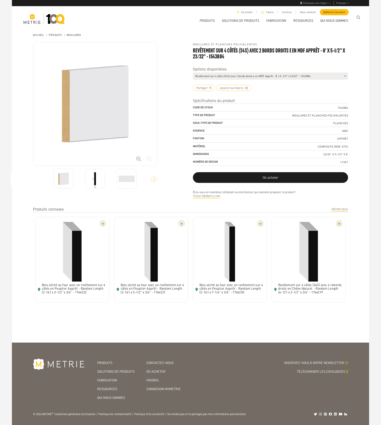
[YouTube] (340, 414)
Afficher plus (340, 209)
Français (341, 3)
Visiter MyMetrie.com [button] (206, 196)
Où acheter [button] (270, 177)
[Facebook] (330, 414)
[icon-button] (138, 159)
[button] (154, 179)
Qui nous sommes (111, 397)
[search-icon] (358, 17)
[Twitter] (315, 414)
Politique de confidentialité (114, 414)
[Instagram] (320, 414)
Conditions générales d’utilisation (74, 414)
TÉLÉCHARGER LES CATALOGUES (321, 371)
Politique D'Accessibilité (149, 414)
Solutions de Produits (116, 371)
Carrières (287, 12)
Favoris (270, 12)
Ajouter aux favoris (231, 88)
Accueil (38, 34)
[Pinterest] (325, 414)
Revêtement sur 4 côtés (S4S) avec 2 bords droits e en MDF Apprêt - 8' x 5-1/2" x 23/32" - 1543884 (253, 76)
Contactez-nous (160, 363)
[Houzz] (345, 414)
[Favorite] (103, 223)
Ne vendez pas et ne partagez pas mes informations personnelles (206, 414)
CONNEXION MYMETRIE (163, 389)
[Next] (63, 179)
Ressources (107, 389)
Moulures (74, 34)
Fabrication (107, 380)
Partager (202, 88)
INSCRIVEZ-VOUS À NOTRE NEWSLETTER (314, 363)
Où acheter (247, 12)
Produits (55, 34)
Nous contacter (308, 12)
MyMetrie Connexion (334, 12)
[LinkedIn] (335, 414)
